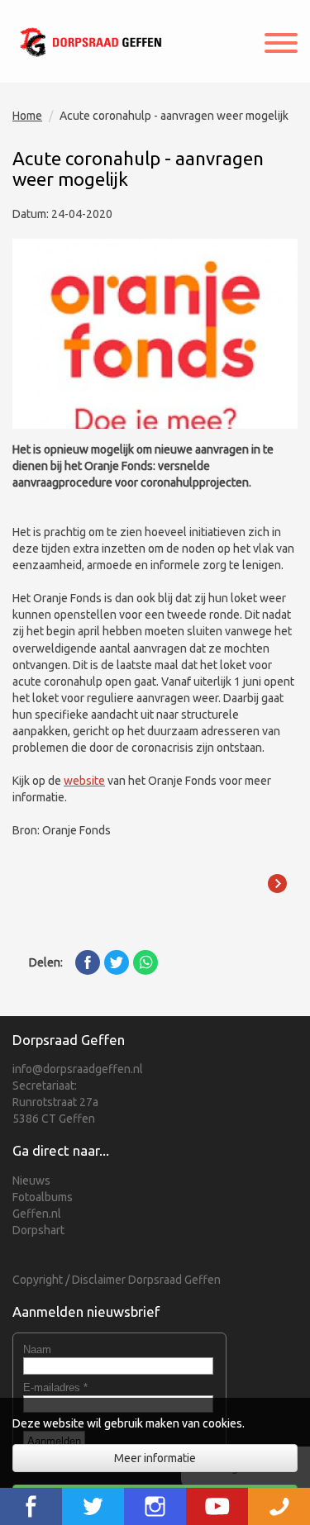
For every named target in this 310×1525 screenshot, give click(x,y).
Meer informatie (155, 1458)
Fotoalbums (42, 1197)
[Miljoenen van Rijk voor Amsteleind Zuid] (277, 884)
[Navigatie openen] (281, 45)
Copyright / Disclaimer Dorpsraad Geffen (116, 1279)
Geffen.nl (36, 1213)
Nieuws (31, 1180)
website (84, 780)
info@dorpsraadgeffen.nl (77, 1069)
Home (27, 115)
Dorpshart (38, 1230)
